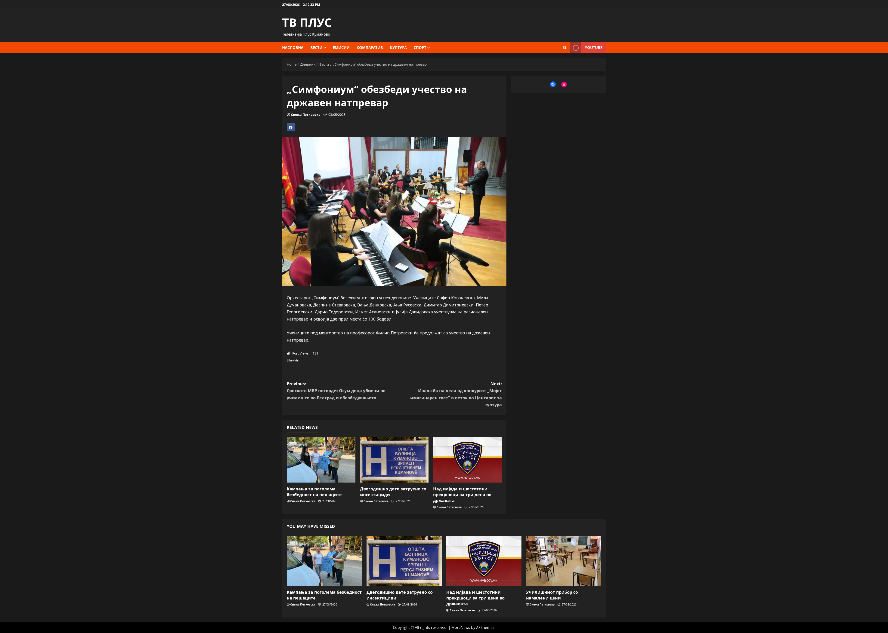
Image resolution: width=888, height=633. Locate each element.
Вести (316, 47)
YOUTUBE (593, 47)
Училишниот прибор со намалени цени (552, 595)
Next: (456, 394)
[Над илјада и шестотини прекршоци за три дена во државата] (467, 460)
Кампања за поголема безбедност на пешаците (314, 491)
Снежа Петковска (305, 114)
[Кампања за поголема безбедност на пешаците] (321, 460)
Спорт (420, 47)
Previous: (336, 391)
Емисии (341, 47)
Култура (398, 47)
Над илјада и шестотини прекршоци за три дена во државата (462, 494)
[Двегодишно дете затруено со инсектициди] (394, 460)
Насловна (292, 47)
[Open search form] (565, 47)
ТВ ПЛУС (307, 22)
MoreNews (460, 627)
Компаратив (370, 47)
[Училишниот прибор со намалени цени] (563, 561)
